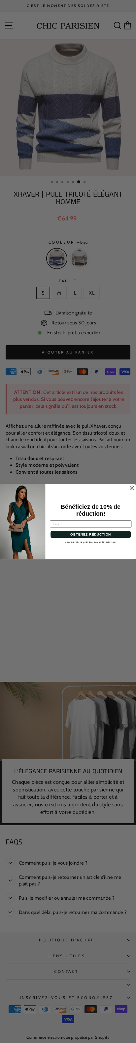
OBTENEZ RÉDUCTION (90, 534)
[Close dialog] (132, 488)
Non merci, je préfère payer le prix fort (91, 542)
